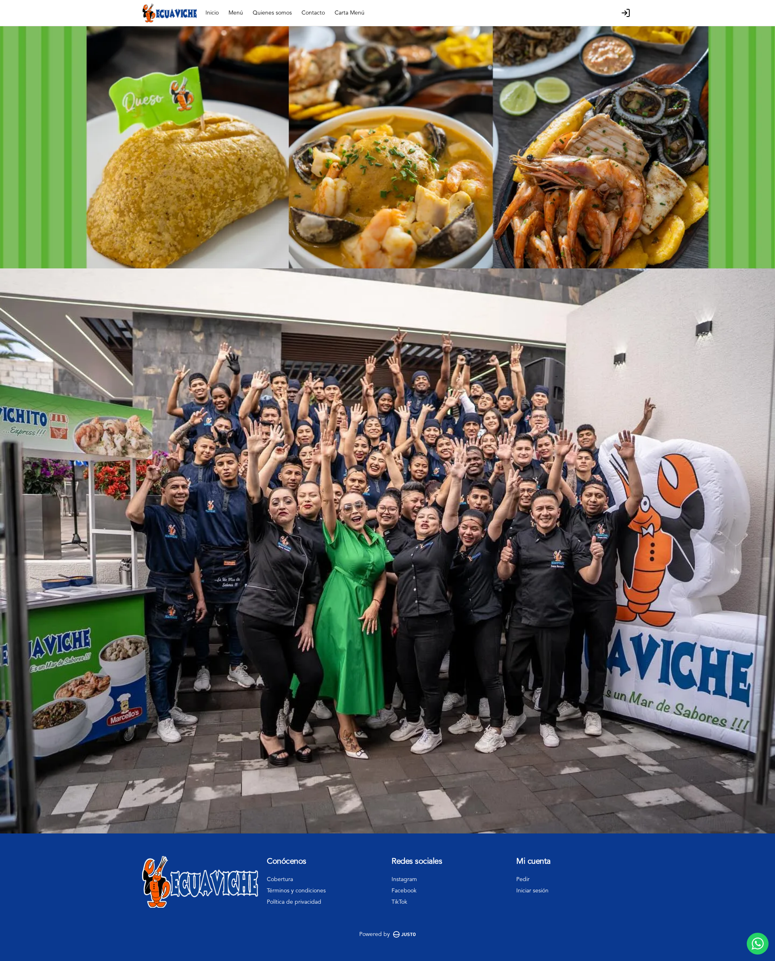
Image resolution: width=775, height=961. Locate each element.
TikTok (399, 902)
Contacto (313, 13)
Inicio (212, 13)
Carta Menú (349, 13)
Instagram (404, 879)
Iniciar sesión (532, 891)
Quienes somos (272, 13)
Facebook (404, 891)
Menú (235, 13)
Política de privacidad (294, 902)
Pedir (523, 879)
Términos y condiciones (296, 891)
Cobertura (280, 879)
